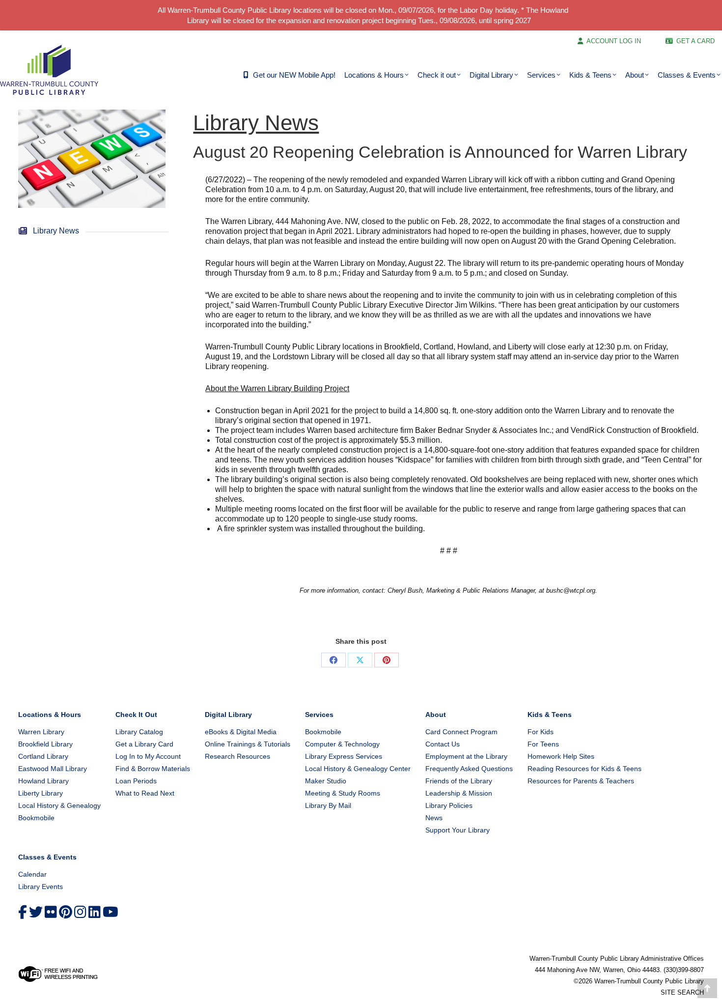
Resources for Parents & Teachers (581, 781)
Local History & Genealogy (59, 805)
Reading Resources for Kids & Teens (584, 769)
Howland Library (43, 781)
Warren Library (41, 732)
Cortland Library (43, 756)
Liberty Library (40, 793)
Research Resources (237, 756)
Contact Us (442, 744)
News (434, 818)
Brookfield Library (45, 744)
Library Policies (448, 805)
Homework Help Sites (561, 756)
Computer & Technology (342, 744)
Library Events (40, 886)
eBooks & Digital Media (241, 732)
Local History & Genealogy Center (358, 769)
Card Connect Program (461, 732)
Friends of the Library (458, 781)
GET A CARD (695, 41)
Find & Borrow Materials (152, 769)
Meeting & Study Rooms (342, 793)
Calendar (32, 874)
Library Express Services (343, 756)
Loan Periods (136, 781)
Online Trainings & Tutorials (247, 744)
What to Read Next (144, 793)
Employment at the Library (466, 756)
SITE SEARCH (682, 992)
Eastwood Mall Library (52, 769)
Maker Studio (325, 781)
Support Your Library (457, 830)
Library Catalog (139, 732)
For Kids (541, 732)
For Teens (543, 744)
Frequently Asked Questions (469, 769)
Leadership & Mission (458, 793)
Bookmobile (36, 818)
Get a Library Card (144, 744)
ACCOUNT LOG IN (613, 41)
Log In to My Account (148, 756)
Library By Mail (328, 805)
